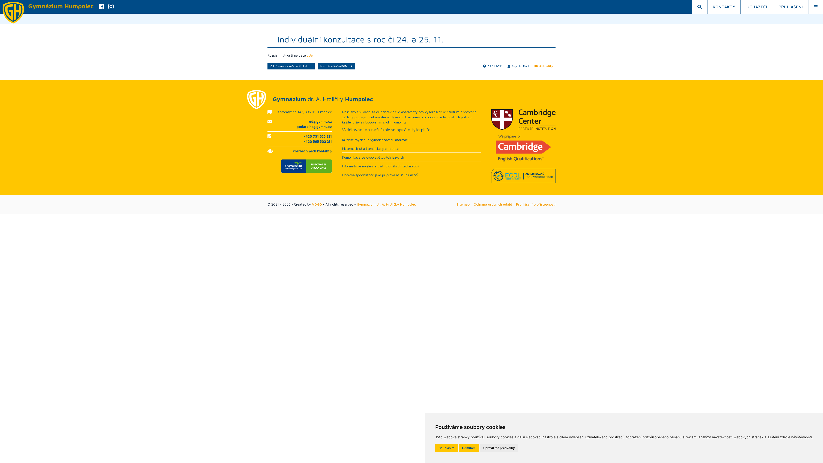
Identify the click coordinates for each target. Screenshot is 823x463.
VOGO (317, 204)
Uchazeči (756, 6)
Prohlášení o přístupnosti (536, 204)
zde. (310, 55)
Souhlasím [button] (446, 448)
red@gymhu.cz (320, 121)
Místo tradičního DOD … (335, 66)
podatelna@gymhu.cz (314, 127)
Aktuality (545, 66)
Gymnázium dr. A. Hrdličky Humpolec (386, 204)
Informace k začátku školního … (292, 66)
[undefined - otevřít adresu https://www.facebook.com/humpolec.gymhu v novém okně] (101, 7)
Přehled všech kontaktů (312, 151)
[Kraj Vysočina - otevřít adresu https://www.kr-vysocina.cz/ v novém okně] (299, 166)
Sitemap (463, 204)
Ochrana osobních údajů (493, 204)
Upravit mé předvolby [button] (499, 448)
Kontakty (724, 6)
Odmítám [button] (469, 448)
